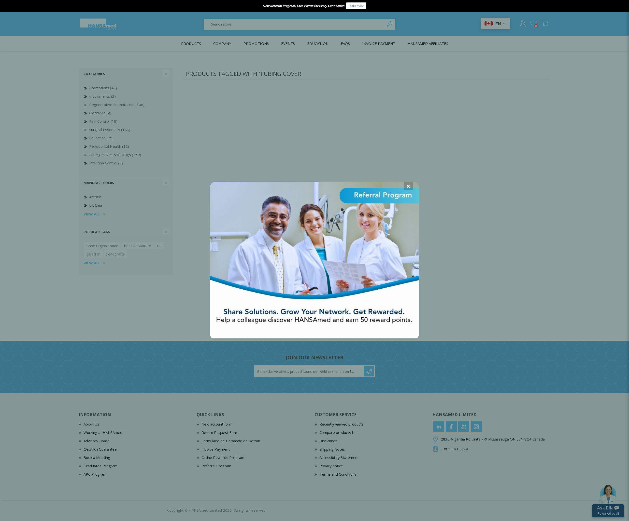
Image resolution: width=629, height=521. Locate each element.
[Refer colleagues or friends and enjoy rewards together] (314, 336)
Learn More (356, 6)
